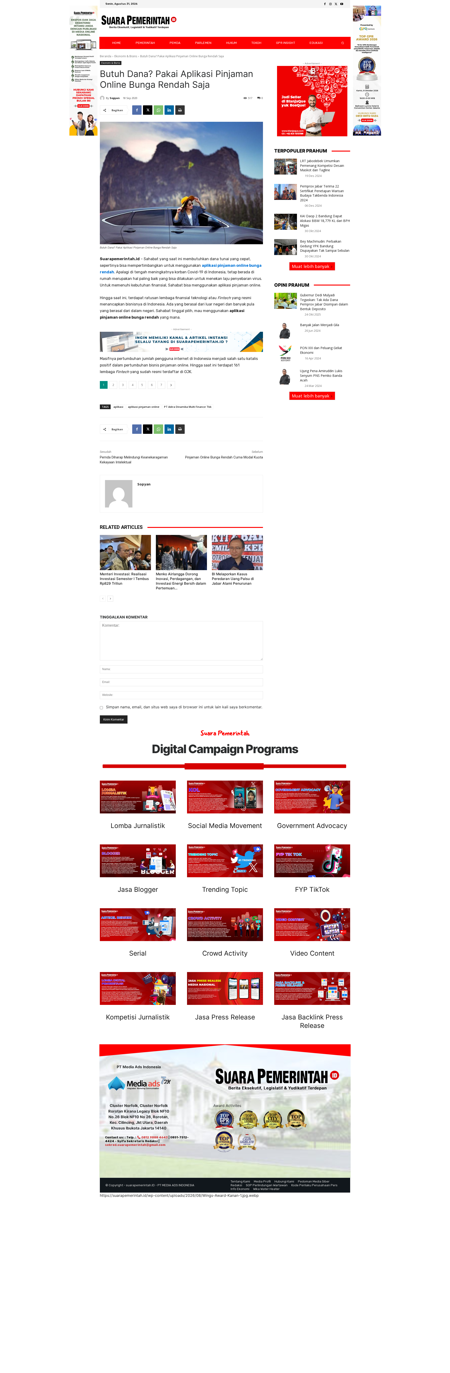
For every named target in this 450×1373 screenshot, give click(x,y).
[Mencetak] (180, 110)
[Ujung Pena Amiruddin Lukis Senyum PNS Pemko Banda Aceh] (285, 377)
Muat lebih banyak (310, 266)
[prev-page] (103, 599)
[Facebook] (325, 4)
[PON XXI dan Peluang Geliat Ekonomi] (285, 354)
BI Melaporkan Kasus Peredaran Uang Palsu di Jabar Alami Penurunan (233, 579)
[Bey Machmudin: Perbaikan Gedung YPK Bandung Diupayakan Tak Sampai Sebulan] (285, 247)
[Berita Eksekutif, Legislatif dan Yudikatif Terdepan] (139, 22)
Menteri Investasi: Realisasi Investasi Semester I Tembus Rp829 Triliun (124, 579)
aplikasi (118, 406)
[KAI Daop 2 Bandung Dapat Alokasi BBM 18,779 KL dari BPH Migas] (285, 222)
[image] (138, 797)
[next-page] (110, 599)
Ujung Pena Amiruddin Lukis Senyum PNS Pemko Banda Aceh (321, 375)
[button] (339, 43)
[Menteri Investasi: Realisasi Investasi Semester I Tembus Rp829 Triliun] (125, 552)
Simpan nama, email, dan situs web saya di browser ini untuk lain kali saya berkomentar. (184, 707)
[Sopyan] (103, 98)
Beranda (105, 56)
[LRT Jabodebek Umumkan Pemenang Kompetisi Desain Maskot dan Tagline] (285, 167)
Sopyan (115, 98)
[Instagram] (330, 4)
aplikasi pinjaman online (143, 406)
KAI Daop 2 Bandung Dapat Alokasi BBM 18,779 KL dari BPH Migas (325, 220)
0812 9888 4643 (154, 1137)
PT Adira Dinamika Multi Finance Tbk (187, 406)
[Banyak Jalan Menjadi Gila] (285, 331)
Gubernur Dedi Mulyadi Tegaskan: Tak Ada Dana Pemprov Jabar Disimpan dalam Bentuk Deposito (324, 302)
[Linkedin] (169, 110)
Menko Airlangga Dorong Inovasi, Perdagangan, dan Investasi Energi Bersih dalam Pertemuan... (181, 581)
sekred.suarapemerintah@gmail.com (135, 1145)
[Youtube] (342, 4)
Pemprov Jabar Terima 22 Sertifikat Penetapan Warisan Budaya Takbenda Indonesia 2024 (322, 193)
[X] (336, 4)
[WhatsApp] (158, 110)
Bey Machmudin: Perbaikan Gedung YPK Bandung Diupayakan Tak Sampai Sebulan (324, 246)
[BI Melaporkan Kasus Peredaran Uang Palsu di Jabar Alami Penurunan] (237, 552)
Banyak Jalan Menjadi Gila (319, 325)
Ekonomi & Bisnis (125, 56)
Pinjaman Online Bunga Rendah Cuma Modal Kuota (224, 457)
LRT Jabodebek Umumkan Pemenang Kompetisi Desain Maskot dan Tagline (322, 165)
